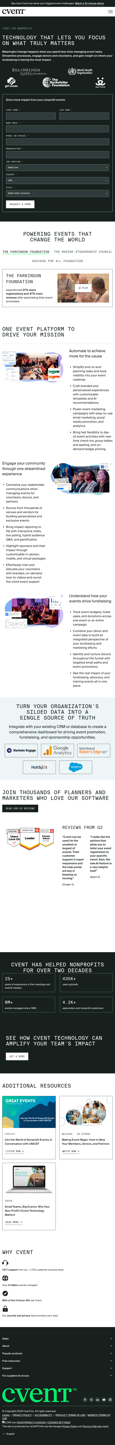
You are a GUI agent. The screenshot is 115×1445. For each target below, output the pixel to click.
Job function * (14, 162)
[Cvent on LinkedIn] (97, 1399)
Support (7, 1368)
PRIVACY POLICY (22, 1415)
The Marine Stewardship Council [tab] (83, 252)
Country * (11, 174)
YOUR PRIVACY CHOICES (31, 1422)
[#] (93, 750)
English (10, 1433)
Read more (12, 1222)
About (5, 1346)
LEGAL (6, 1415)
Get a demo (17, 1056)
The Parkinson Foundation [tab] (26, 252)
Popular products (12, 1353)
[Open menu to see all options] (110, 11)
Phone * (17, 136)
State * (10, 187)
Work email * (13, 123)
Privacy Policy (70, 1426)
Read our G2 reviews (20, 808)
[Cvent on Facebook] (85, 1399)
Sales (5, 1338)
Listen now (12, 1151)
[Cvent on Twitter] (91, 1399)
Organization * (14, 149)
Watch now (69, 1151)
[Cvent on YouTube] (103, 1399)
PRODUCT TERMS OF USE (70, 1415)
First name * (13, 110)
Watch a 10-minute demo (89, 3)
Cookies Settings (58, 1422)
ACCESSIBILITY (44, 1415)
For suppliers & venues (15, 1375)
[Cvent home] (14, 11)
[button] (83, 288)
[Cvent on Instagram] (110, 1399)
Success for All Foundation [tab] (57, 261)
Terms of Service (92, 1426)
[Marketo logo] (21, 750)
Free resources (11, 1361)
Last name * (65, 110)
